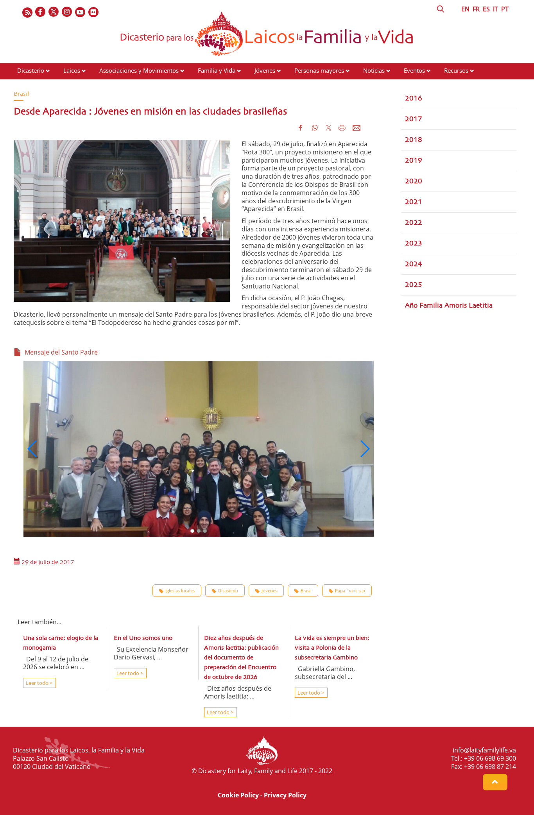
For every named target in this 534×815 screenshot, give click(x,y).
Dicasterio (30, 70)
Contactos (30, 85)
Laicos (71, 70)
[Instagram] (67, 12)
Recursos (456, 70)
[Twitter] (53, 12)
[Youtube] (80, 12)
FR (476, 9)
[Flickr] (93, 12)
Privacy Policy (285, 795)
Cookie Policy (238, 795)
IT (495, 9)
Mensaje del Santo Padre (60, 352)
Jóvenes (264, 70)
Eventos (414, 70)
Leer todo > (38, 682)
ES (486, 9)
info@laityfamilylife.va (484, 750)
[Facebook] (40, 12)
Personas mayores (319, 70)
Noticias (374, 70)
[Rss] (27, 12)
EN (465, 9)
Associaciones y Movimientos (139, 70)
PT (505, 9)
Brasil (306, 590)
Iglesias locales (180, 590)
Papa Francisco (350, 590)
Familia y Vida (216, 70)
